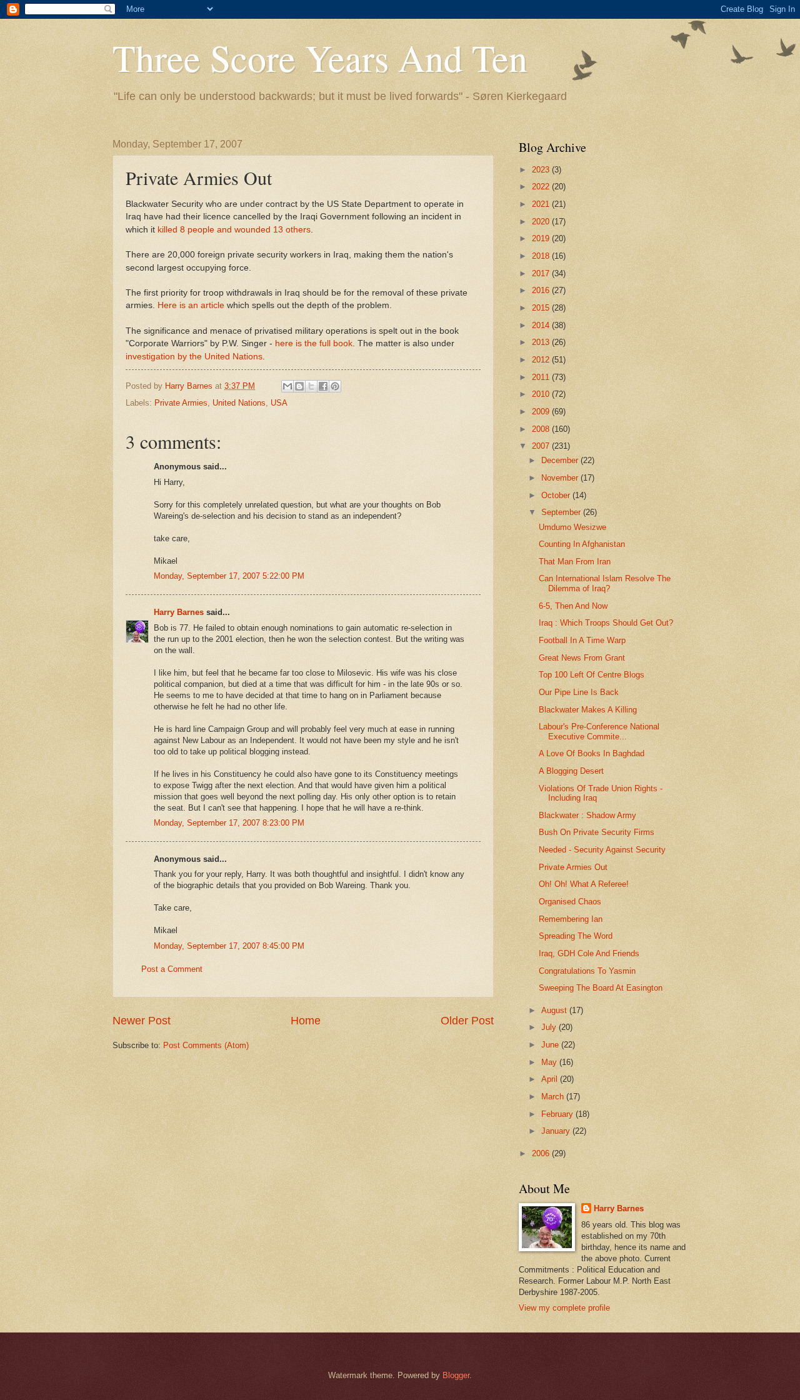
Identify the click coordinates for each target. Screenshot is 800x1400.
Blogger (455, 1375)
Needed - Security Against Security (602, 849)
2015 (542, 307)
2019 (542, 238)
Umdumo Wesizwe (572, 527)
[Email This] (287, 386)
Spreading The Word (575, 936)
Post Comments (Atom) (206, 1045)
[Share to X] (311, 386)
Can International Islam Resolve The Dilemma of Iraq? (605, 583)
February (558, 1114)
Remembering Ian (570, 919)
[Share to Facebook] (323, 386)
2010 (542, 394)
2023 (542, 169)
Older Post (467, 1020)
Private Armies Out (573, 867)
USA (279, 403)
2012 (542, 359)
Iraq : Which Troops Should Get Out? (606, 623)
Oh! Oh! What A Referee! (584, 884)
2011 (542, 377)
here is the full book (313, 343)
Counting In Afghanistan (582, 544)
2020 (542, 221)
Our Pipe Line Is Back (579, 692)
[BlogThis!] (299, 386)
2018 (542, 256)
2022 (542, 186)
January (556, 1131)
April (550, 1079)
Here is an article (191, 305)
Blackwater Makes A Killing (588, 709)
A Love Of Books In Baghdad (591, 753)
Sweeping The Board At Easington (600, 987)
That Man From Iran (575, 561)
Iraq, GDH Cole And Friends (589, 953)
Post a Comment (171, 969)
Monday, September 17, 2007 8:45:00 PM (229, 946)
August (555, 1010)
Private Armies (181, 403)
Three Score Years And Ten (320, 57)
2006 (542, 1153)
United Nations (239, 403)
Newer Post (141, 1020)
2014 (542, 325)
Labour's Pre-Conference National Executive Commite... (599, 731)
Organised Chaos (570, 901)
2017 (542, 273)
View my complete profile (564, 1307)
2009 (542, 411)
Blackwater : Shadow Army (587, 815)
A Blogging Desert (571, 771)
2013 (542, 342)
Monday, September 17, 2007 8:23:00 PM (229, 823)
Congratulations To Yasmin (587, 971)
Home (306, 1020)
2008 (542, 429)
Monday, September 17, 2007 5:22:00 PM (229, 576)
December (561, 460)
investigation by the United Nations (194, 356)
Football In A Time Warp (582, 640)
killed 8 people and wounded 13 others (234, 229)
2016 (542, 290)
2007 (542, 446)
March (553, 1096)
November (561, 477)
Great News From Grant (582, 657)
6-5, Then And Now (573, 606)
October (556, 495)
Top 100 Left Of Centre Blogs (591, 674)
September (562, 512)
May (550, 1062)
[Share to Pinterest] (335, 386)
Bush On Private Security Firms (596, 832)
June (551, 1044)
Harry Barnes (179, 612)
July (550, 1027)
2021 (542, 204)
